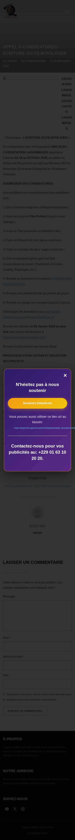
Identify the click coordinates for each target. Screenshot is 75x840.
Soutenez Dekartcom (37, 403)
